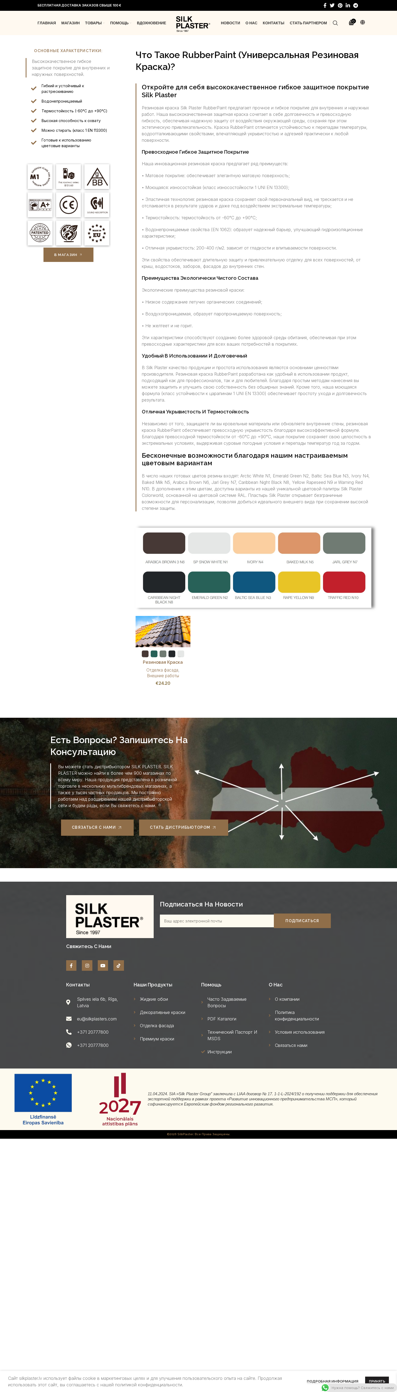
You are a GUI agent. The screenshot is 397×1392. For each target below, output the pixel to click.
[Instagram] (87, 965)
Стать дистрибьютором (180, 827)
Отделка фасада (162, 670)
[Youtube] (103, 965)
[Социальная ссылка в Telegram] (355, 5)
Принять (377, 1381)
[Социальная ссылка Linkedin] (348, 5)
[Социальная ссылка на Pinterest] (340, 5)
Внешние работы (163, 675)
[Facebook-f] (71, 965)
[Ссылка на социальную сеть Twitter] (332, 5)
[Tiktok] (118, 965)
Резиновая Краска (163, 662)
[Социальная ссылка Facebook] (325, 5)
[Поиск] (335, 23)
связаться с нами (94, 827)
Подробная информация (332, 1381)
